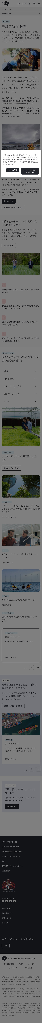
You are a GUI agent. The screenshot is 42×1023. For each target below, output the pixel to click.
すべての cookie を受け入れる (30, 171)
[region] (21, 164)
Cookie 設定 (12, 170)
